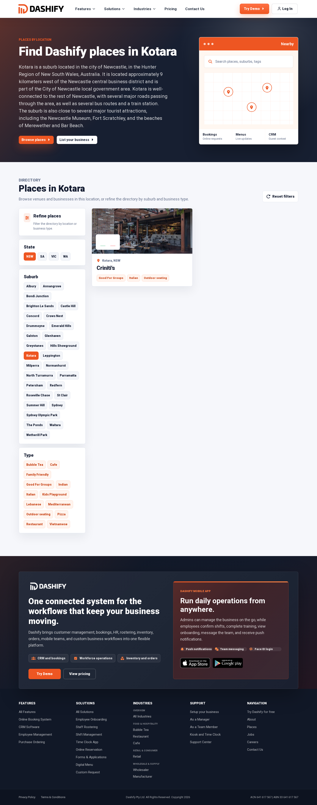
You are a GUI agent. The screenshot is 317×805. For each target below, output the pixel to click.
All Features (27, 712)
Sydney (57, 405)
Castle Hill (68, 306)
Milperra (32, 365)
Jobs (250, 734)
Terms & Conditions (53, 797)
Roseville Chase (38, 395)
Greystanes (34, 345)
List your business (75, 140)
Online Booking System (35, 719)
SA (42, 256)
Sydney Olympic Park (41, 415)
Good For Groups (39, 484)
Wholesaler (141, 770)
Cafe (53, 464)
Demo (252, 9)
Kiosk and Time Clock (205, 734)
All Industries (142, 716)
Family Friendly (37, 474)
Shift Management (89, 734)
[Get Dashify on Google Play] (228, 663)
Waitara (55, 425)
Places (252, 727)
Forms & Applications (91, 757)
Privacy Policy (27, 797)
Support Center (201, 742)
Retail (137, 756)
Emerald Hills (61, 326)
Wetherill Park (36, 435)
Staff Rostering (87, 727)
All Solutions (85, 712)
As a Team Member (204, 727)
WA (65, 256)
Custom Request (88, 772)
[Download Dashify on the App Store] (195, 663)
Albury (31, 286)
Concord (32, 316)
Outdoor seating (38, 514)
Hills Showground (63, 345)
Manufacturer (142, 776)
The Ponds (34, 425)
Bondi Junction (37, 296)
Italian (30, 494)
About (251, 719)
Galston (32, 336)
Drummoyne (35, 326)
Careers (252, 742)
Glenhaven (53, 336)
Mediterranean (59, 504)
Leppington (51, 355)
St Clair (62, 395)
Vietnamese (58, 524)
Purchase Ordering (32, 742)
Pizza (61, 514)
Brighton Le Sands (40, 306)
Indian (63, 484)
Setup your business (204, 712)
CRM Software (29, 727)
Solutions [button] (112, 9)
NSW (29, 256)
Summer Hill (35, 405)
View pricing (79, 674)
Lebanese (33, 504)
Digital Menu (84, 765)
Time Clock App (87, 742)
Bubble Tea (34, 464)
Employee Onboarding (91, 719)
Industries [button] (142, 9)
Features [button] (83, 9)
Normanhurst (56, 365)
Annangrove (52, 286)
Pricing (171, 9)
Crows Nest (54, 316)
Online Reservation (89, 750)
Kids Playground (54, 494)
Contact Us (194, 9)
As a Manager (200, 719)
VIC (53, 256)
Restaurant (34, 524)
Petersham (34, 385)
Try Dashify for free (261, 712)
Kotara (31, 355)
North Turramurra (39, 375)
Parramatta (68, 375)
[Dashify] (41, 9)
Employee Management (35, 734)
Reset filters (283, 196)
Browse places (34, 140)
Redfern (56, 385)
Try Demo (45, 674)
